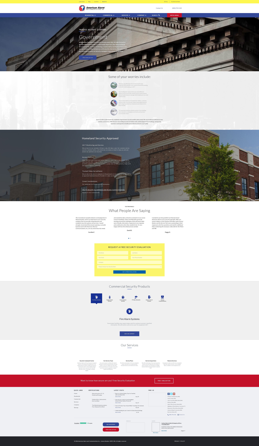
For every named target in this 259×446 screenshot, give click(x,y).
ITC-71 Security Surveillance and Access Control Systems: (103, 190)
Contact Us (159, 8)
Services (76, 402)
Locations (96, 1)
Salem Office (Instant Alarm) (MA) (175, 404)
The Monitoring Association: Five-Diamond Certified (99, 406)
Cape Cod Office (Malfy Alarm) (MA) (175, 400)
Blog (89, 1)
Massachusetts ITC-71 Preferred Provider (98, 394)
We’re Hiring (174, 15)
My (175, 1)
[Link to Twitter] (171, 394)
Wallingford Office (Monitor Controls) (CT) (176, 406)
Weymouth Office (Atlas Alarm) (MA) (175, 408)
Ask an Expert (111, 424)
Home (75, 393)
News (82, 1)
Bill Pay (166, 1)
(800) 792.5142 (177, 8)
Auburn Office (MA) (172, 398)
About (104, 1)
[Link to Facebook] (169, 394)
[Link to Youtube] (174, 394)
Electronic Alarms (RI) (172, 412)
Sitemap (76, 407)
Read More (164, 430)
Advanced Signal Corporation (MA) (175, 410)
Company (76, 404)
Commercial (77, 399)
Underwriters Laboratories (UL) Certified (99, 400)
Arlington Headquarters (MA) (174, 396)
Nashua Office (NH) (172, 402)
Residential (77, 396)
